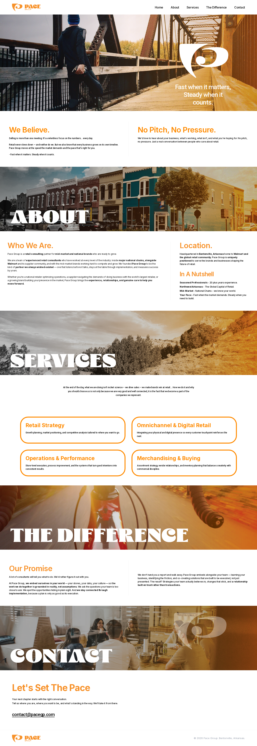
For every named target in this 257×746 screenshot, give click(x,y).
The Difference (216, 7)
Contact (239, 7)
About (175, 7)
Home (159, 7)
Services (193, 7)
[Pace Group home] (26, 7)
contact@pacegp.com (33, 714)
